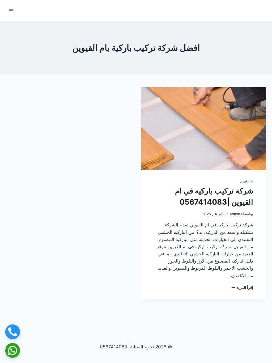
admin (235, 214)
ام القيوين (246, 181)
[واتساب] (12, 350)
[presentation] (203, 128)
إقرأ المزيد (242, 287)
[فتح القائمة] (11, 10)
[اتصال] (12, 331)
